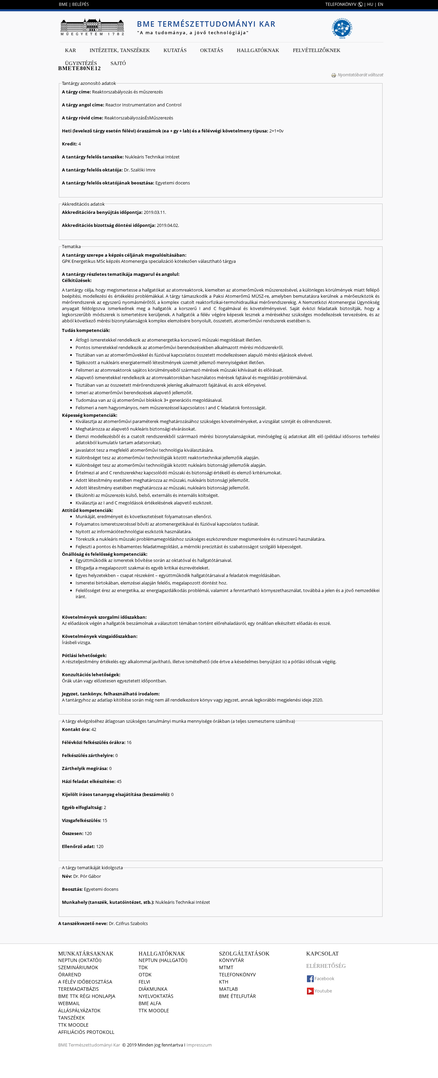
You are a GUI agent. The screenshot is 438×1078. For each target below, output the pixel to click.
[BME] (92, 26)
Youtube (323, 991)
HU (370, 4)
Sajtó (118, 63)
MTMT (226, 967)
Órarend (69, 974)
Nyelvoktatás (156, 996)
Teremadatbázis (78, 989)
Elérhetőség (326, 966)
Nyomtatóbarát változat (360, 75)
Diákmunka (153, 989)
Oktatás (211, 50)
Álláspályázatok (79, 1010)
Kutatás (175, 50)
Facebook (324, 978)
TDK (143, 967)
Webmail (69, 1003)
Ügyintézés (81, 63)
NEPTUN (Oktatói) (79, 960)
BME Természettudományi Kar (206, 23)
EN (380, 4)
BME (63, 4)
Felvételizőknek (316, 50)
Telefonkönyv (237, 974)
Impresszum (199, 1045)
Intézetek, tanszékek (120, 50)
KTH (223, 981)
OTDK (145, 974)
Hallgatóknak (258, 50)
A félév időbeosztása (85, 981)
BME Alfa (150, 1003)
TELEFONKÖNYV (340, 4)
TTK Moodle (73, 1025)
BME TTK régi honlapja (86, 996)
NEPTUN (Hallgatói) (163, 960)
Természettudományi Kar (94, 1045)
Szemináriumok (78, 967)
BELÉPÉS (80, 4)
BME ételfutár (237, 996)
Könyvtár (231, 960)
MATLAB (228, 989)
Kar (70, 50)
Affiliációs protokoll (86, 1032)
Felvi (144, 981)
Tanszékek (71, 1017)
